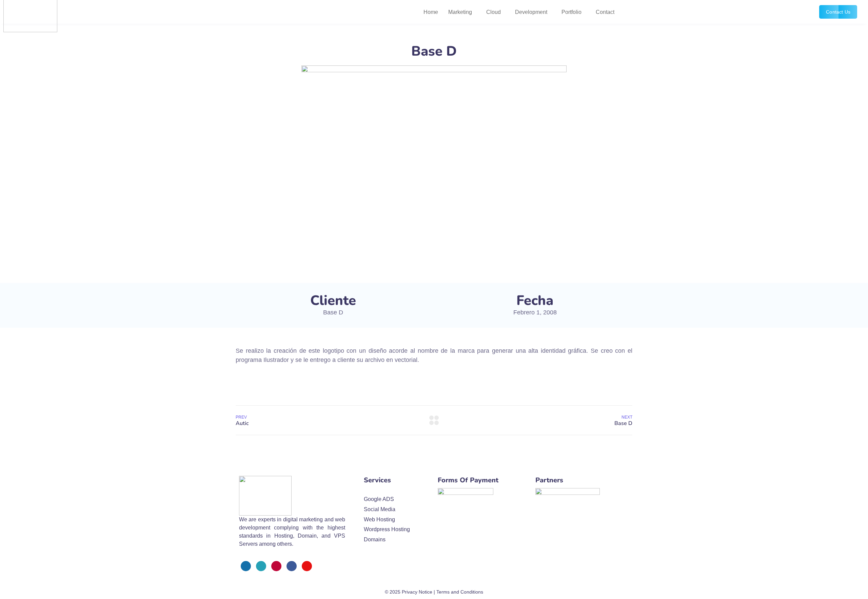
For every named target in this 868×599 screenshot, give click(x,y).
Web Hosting (379, 519)
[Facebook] (246, 566)
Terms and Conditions (459, 592)
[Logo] (265, 496)
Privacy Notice (417, 592)
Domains (375, 539)
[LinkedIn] (292, 566)
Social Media (379, 509)
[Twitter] (261, 566)
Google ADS (379, 499)
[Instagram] (276, 566)
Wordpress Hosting (387, 529)
